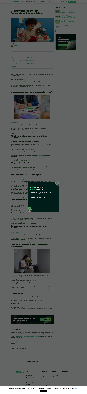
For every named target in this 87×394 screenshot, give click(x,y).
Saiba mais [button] (76, 388)
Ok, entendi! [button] (43, 391)
